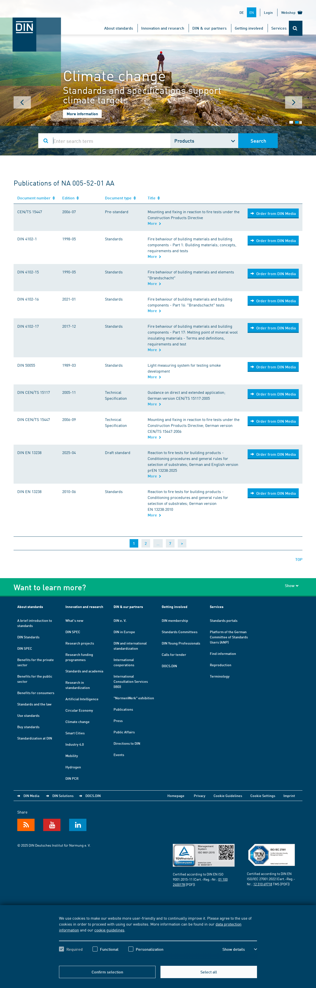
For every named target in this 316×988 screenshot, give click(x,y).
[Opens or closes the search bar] (295, 28)
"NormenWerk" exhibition (134, 698)
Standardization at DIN (34, 738)
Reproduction (220, 665)
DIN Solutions (63, 795)
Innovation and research (162, 28)
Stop (300, 122)
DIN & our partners (209, 28)
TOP (298, 559)
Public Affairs (124, 732)
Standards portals (223, 620)
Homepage (175, 795)
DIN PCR (72, 778)
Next (293, 102)
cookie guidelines (109, 929)
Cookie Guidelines (228, 795)
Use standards (28, 715)
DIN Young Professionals (181, 643)
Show (290, 585)
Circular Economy (79, 710)
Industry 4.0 (74, 744)
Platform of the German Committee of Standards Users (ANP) (229, 636)
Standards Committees (180, 631)
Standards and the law (34, 704)
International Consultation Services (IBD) (131, 681)
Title (153, 197)
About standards (118, 28)
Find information (223, 653)
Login (268, 12)
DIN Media (31, 795)
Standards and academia (84, 671)
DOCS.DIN (169, 666)
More (153, 223)
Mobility (71, 755)
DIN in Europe (124, 631)
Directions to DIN (127, 743)
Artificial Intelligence (82, 699)
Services (279, 28)
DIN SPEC (24, 648)
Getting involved (249, 28)
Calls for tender (174, 654)
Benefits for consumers (35, 692)
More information (82, 113)
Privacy (199, 795)
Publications (123, 709)
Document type (119, 197)
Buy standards (28, 726)
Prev (22, 102)
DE (241, 12)
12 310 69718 (262, 883)
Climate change (77, 721)
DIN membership (175, 620)
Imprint (289, 795)
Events (119, 754)
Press (118, 720)
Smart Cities (75, 733)
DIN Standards (28, 637)
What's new (74, 620)
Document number (35, 197)
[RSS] (26, 825)
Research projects (79, 643)
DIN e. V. (120, 620)
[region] (158, 938)
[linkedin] (77, 825)
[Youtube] (51, 825)
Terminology (220, 676)
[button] (239, 949)
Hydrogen (73, 767)
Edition (69, 197)
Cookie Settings (262, 795)
